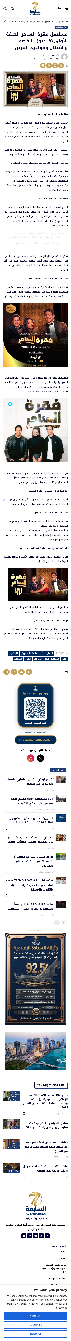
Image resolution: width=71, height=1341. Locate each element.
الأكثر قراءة (13, 1171)
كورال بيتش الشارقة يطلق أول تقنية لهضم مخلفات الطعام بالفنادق (32, 861)
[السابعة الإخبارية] (35, 8)
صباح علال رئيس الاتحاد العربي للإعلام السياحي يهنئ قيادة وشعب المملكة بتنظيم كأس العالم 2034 (45, 1101)
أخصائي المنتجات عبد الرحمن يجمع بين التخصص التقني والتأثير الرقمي (29, 839)
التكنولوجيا (62, 185)
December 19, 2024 (27, 243)
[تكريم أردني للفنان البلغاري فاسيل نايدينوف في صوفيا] (61, 779)
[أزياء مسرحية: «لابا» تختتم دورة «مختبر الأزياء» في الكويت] (61, 798)
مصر (28, 659)
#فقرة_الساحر (19, 233)
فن (64, 659)
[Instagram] (47, 1235)
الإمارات (48, 653)
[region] (35, 1313)
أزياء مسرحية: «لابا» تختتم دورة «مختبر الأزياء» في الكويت (32, 801)
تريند (16, 1127)
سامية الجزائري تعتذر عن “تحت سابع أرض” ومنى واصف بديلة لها (46, 1124)
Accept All (35, 1316)
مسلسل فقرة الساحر (57, 123)
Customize (35, 1325)
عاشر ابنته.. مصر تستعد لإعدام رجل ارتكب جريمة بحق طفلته (45, 1168)
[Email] (55, 65)
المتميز (14, 653)
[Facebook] (23, 1235)
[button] (65, 8)
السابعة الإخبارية (31, 653)
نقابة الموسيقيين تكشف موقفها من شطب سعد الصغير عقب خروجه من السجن (46, 1146)
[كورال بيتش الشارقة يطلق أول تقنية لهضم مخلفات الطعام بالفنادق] (61, 856)
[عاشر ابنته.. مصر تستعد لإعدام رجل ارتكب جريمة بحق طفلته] (11, 1168)
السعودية (14, 1092)
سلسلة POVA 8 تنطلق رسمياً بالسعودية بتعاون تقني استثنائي (31, 906)
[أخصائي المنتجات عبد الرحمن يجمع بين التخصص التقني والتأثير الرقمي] (61, 837)
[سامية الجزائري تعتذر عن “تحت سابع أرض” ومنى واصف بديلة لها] (11, 1124)
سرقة (48, 136)
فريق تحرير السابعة (48, 55)
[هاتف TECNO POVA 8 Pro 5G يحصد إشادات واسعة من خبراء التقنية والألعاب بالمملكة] (61, 880)
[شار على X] (40, 758)
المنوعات (15, 1099)
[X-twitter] (41, 1235)
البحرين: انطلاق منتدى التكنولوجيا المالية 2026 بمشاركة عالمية (30, 820)
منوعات (18, 659)
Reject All (35, 1334)
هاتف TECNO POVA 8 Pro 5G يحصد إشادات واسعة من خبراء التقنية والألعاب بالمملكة (29, 885)
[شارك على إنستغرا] (30, 758)
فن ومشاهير (61, 27)
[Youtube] (35, 1235)
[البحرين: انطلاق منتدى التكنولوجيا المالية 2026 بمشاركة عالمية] (61, 818)
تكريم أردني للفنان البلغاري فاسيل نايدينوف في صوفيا (30, 781)
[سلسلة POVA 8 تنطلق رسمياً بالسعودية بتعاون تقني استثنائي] (61, 904)
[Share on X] (61, 65)
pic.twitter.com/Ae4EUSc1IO (21, 237)
